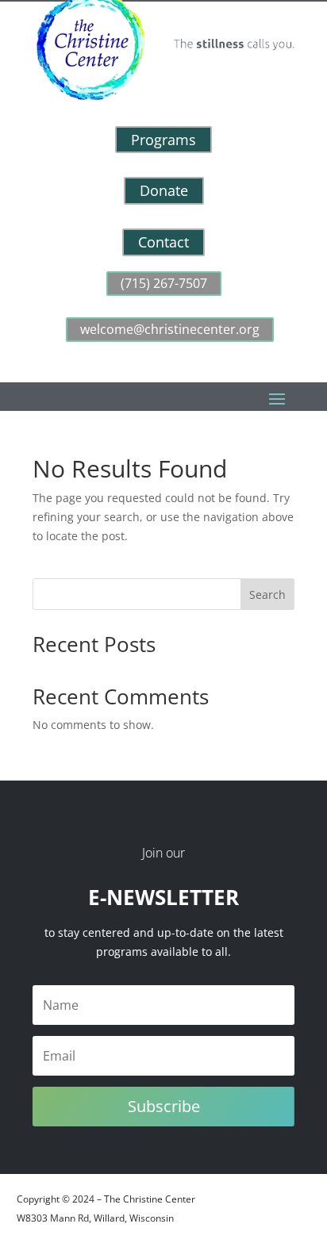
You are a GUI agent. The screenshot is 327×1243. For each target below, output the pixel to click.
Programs (163, 139)
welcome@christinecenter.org (170, 329)
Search (267, 594)
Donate (164, 190)
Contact (163, 241)
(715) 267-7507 (164, 283)
